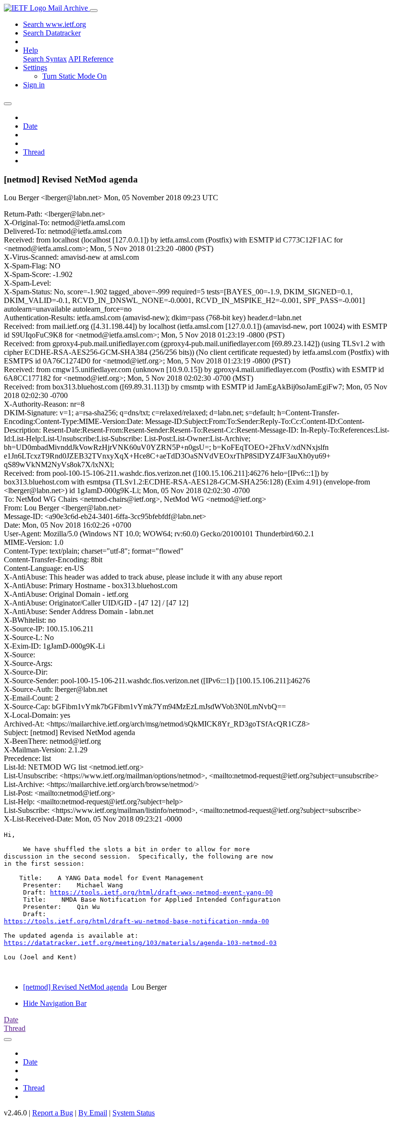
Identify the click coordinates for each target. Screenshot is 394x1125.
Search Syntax (45, 59)
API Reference (90, 59)
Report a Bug (52, 1113)
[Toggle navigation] (94, 10)
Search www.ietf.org (54, 24)
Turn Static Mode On (74, 76)
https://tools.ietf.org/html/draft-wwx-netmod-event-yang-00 (161, 892)
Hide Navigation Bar (54, 1003)
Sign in (34, 85)
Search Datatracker (52, 33)
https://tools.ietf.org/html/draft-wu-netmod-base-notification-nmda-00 (136, 921)
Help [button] (30, 50)
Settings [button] (35, 67)
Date (30, 126)
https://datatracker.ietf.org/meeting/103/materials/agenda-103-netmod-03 (140, 942)
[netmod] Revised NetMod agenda (75, 987)
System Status (133, 1113)
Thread (34, 152)
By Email (92, 1113)
